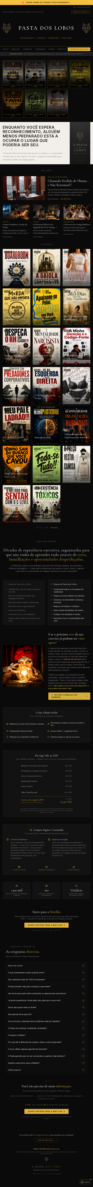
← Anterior (38, 528)
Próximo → (55, 528)
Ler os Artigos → (46, 1140)
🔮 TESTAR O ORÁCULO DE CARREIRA (64, 696)
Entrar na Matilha (79, 49)
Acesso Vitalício (81, 12)
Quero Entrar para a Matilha (45, 925)
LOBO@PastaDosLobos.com (48, 1149)
